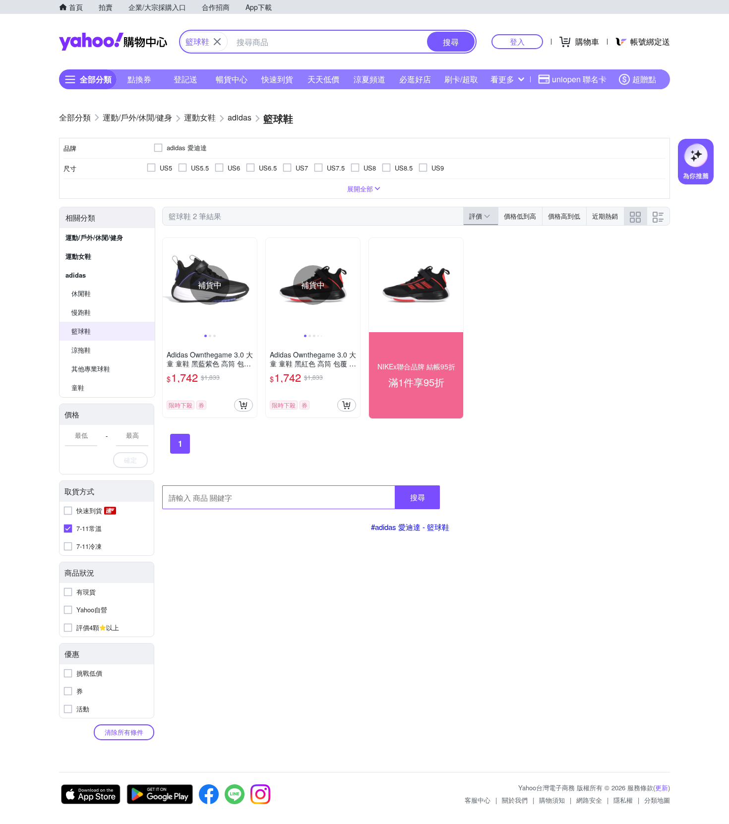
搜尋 (417, 497)
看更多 (502, 79)
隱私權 (623, 800)
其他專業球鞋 (90, 368)
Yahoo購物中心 (113, 42)
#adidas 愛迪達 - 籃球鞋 (410, 527)
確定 (130, 460)
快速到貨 (277, 79)
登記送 (185, 79)
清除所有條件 (124, 732)
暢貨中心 (231, 79)
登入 (517, 41)
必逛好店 (415, 79)
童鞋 (77, 387)
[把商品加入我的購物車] (243, 405)
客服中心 (477, 800)
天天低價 (323, 79)
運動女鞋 (78, 256)
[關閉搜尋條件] (217, 42)
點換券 (139, 79)
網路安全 (589, 800)
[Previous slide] (169, 285)
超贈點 (644, 79)
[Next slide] (250, 285)
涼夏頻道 (369, 79)
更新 (661, 787)
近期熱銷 (605, 216)
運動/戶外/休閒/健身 (94, 237)
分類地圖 (657, 800)
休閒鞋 (81, 293)
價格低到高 (520, 216)
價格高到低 (564, 216)
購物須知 (552, 800)
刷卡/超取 (461, 79)
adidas (75, 275)
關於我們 (515, 800)
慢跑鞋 (81, 312)
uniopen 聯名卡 (579, 79)
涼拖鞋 (81, 349)
